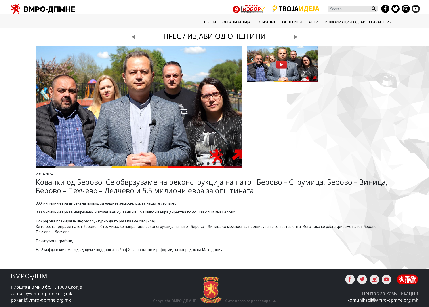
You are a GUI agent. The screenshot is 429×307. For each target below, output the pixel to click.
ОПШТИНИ (292, 22)
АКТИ (313, 22)
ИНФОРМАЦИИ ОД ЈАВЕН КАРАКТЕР (357, 22)
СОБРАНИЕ (266, 22)
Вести (210, 22)
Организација (236, 22)
